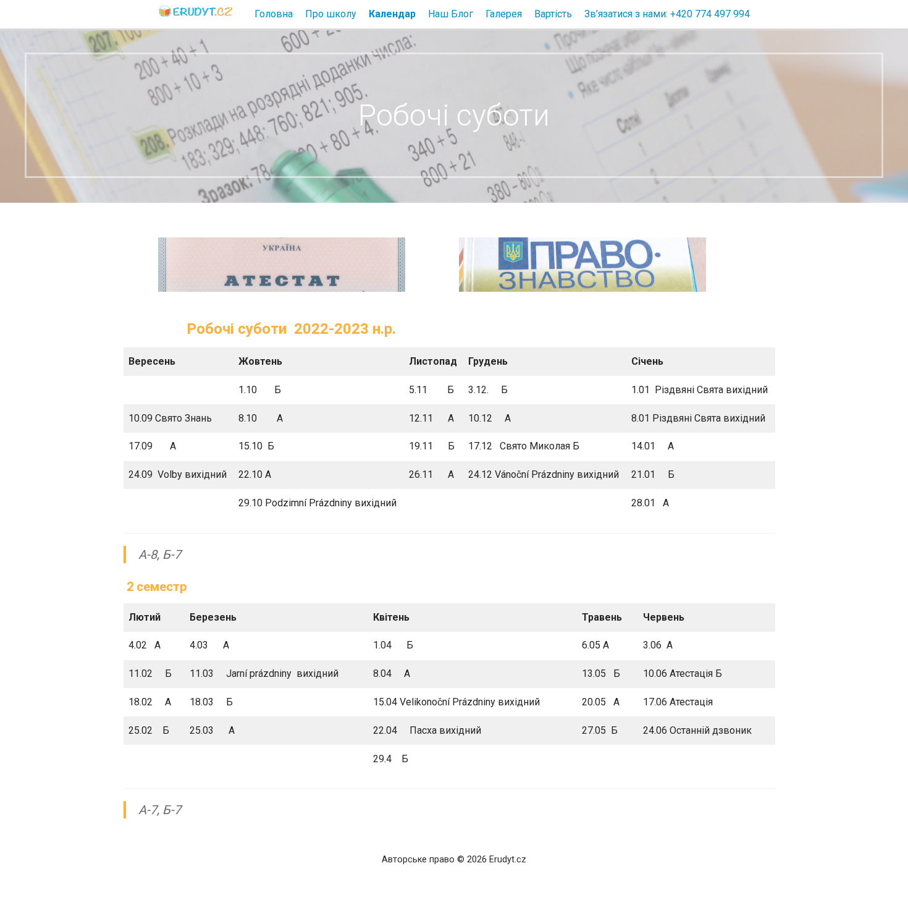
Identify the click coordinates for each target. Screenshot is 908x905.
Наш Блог (450, 14)
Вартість (553, 14)
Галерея (504, 14)
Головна (273, 14)
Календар (392, 14)
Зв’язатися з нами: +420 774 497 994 (667, 14)
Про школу (330, 14)
